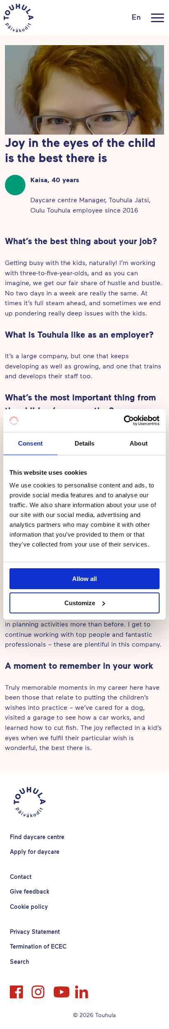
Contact (21, 876)
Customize (79, 602)
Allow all (84, 578)
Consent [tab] (30, 443)
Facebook (17, 988)
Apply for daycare (34, 851)
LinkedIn (82, 988)
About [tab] (139, 443)
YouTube (60, 988)
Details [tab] (85, 443)
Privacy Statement (35, 931)
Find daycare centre (37, 836)
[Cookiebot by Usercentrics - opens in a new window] (124, 420)
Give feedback (29, 891)
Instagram (39, 988)
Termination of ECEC (38, 946)
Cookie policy (29, 906)
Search (19, 961)
